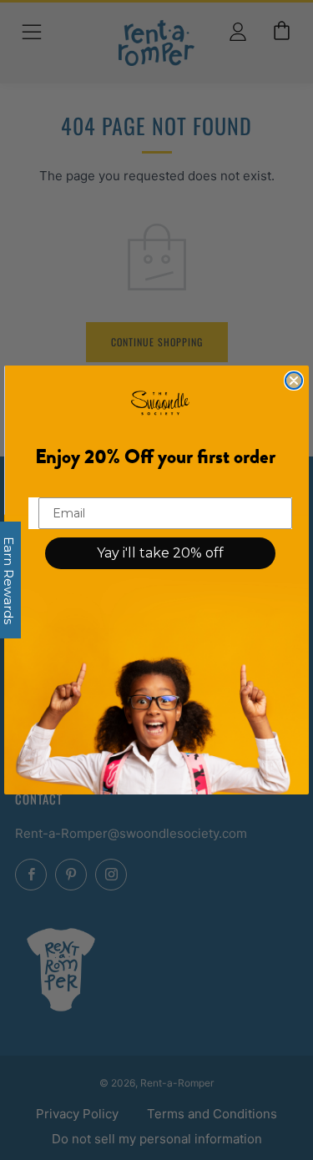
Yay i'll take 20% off (160, 553)
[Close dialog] (293, 380)
